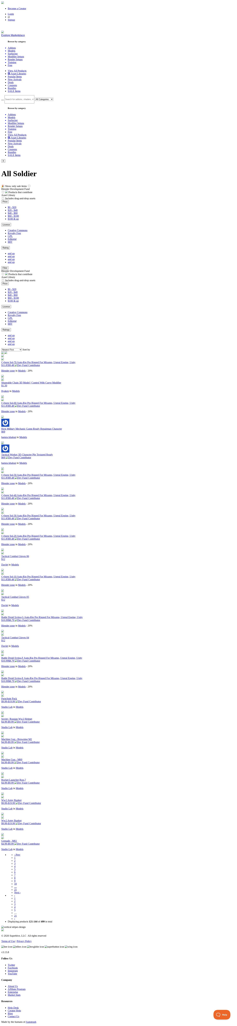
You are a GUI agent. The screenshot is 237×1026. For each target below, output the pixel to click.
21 (15, 889)
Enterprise (13, 992)
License (6, 224)
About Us (13, 986)
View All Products (17, 70)
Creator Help (14, 1010)
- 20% (29, 370)
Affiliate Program (16, 989)
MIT (10, 242)
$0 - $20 (12, 207)
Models (22, 370)
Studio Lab (7, 707)
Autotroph (31, 1022)
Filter (5, 268)
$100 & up (13, 218)
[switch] (29, 186)
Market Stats (14, 995)
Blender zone (8, 370)
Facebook (13, 967)
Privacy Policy (24, 941)
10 (15, 883)
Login (11, 14)
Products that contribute (20, 192)
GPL (10, 236)
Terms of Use (8, 941)
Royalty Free (14, 233)
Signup (11, 19)
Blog (10, 1013)
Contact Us (13, 1016)
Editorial (12, 239)
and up (11, 253)
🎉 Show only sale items (14, 186)
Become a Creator (17, 8)
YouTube (12, 973)
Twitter (11, 965)
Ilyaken (5, 391)
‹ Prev (17, 854)
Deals (11, 82)
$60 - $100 (13, 216)
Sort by (26, 349)
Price (5, 201)
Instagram (13, 970)
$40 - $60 (13, 213)
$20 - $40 (13, 210)
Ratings (6, 330)
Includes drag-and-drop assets (20, 198)
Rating (6, 248)
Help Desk (13, 1007)
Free (10, 65)
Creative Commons (17, 230)
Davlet (4, 564)
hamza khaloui (8, 437)
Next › (17, 892)
